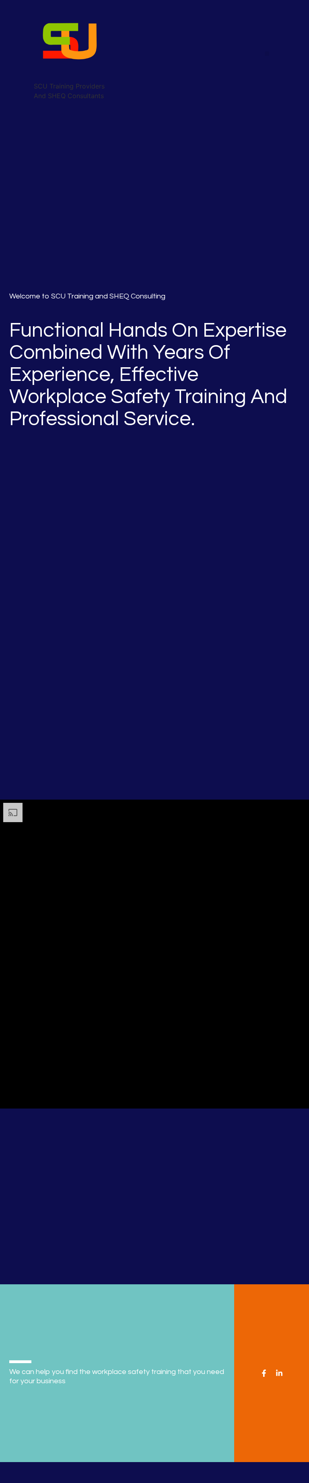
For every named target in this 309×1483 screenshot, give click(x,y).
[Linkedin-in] (279, 1373)
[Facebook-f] (264, 1373)
